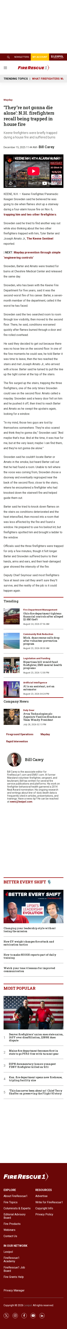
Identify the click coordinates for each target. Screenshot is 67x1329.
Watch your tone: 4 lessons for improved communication (29, 970)
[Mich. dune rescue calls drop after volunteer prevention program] (12, 641)
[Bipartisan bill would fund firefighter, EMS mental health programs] (12, 665)
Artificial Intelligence (35, 682)
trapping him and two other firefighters (30, 214)
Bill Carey (46, 147)
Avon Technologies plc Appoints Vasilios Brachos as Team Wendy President (42, 716)
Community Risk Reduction (38, 634)
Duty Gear (28, 710)
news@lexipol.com (21, 801)
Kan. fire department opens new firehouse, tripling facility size (35, 1079)
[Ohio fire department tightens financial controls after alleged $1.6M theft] (12, 616)
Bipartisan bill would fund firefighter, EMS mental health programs (42, 665)
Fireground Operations (19, 734)
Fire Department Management (40, 609)
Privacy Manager (14, 1290)
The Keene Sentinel (40, 238)
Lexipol (28, 1305)
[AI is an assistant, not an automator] (12, 689)
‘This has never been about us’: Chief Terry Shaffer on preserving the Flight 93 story (35, 1092)
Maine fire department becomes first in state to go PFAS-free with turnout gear (34, 1052)
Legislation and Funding (36, 658)
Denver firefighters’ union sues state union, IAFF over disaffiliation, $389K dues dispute (36, 1037)
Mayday (8, 99)
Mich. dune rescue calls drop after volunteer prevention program (41, 640)
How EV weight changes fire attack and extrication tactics (29, 943)
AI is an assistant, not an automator (38, 688)
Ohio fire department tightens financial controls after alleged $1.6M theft (43, 616)
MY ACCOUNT (40, 57)
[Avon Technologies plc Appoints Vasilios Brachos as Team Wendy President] (12, 717)
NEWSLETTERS (21, 57)
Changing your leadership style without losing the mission (30, 930)
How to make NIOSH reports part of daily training (30, 956)
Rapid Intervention (17, 741)
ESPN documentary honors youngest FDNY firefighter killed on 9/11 (32, 1066)
